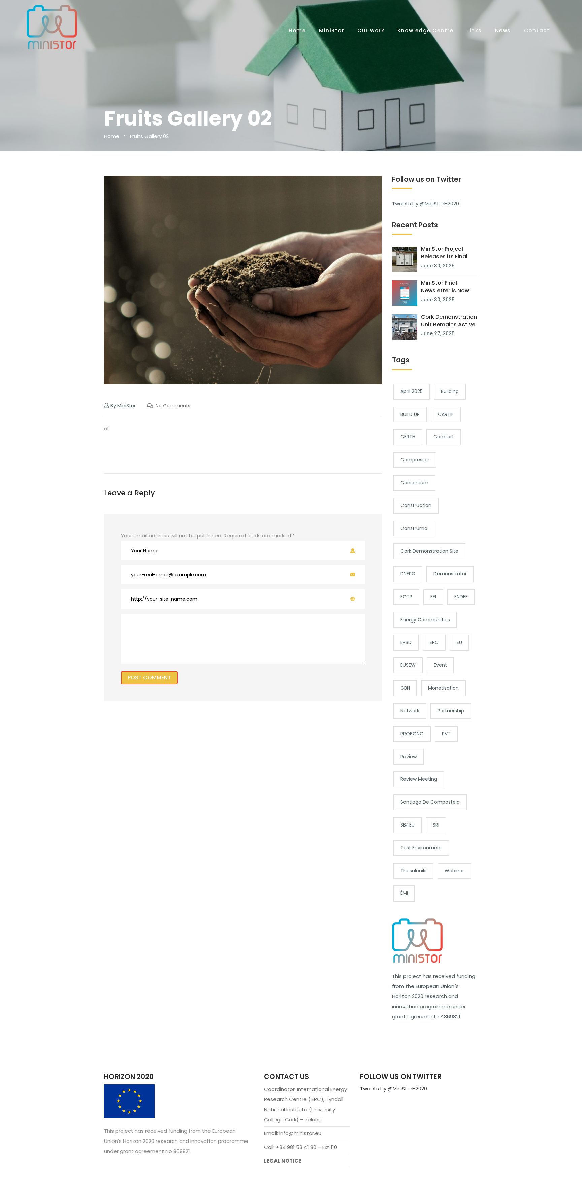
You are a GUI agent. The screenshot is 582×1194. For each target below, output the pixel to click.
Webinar (454, 870)
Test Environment (421, 847)
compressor (414, 459)
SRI (436, 824)
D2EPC (407, 573)
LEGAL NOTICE (282, 1160)
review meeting (418, 779)
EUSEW (408, 665)
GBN (405, 687)
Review (408, 756)
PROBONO (412, 733)
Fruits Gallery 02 (149, 136)
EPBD (406, 642)
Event (440, 665)
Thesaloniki (413, 870)
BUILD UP (410, 414)
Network (409, 710)
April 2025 (411, 391)
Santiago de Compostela (430, 802)
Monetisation (443, 687)
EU (459, 642)
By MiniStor (123, 405)
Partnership (451, 710)
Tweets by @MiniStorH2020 (425, 203)
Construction (415, 505)
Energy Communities (425, 619)
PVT (446, 733)
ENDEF (461, 596)
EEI (433, 596)
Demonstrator (450, 573)
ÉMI (404, 893)
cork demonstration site (429, 551)
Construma (413, 528)
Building (450, 391)
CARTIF (446, 414)
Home (111, 136)
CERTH (407, 436)
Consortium (414, 482)
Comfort (443, 436)
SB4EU (407, 824)
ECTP (406, 596)
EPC (434, 642)
